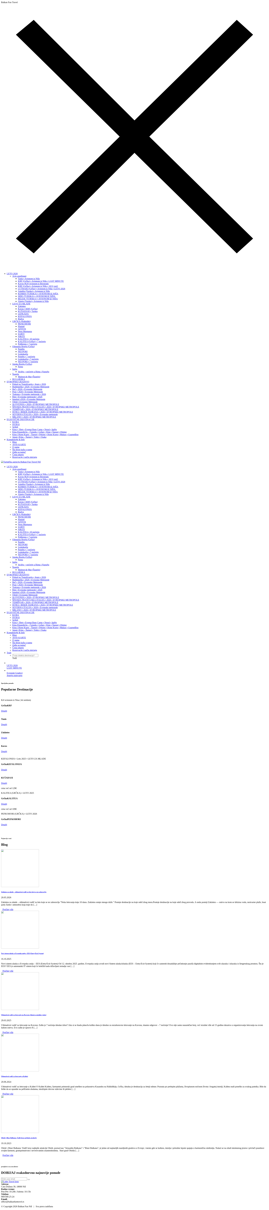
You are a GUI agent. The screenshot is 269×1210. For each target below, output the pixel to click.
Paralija (21, 349)
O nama (15, 447)
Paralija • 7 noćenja (26, 356)
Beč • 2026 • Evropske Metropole (27, 389)
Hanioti (21, 326)
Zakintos (22, 306)
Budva (21, 319)
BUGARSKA (18, 379)
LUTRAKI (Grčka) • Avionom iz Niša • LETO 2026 (41, 288)
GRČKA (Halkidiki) (21, 321)
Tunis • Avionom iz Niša (29, 278)
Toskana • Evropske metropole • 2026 (29, 394)
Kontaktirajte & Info (16, 439)
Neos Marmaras (25, 331)
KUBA (15, 422)
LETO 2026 (12, 273)
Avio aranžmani (19, 276)
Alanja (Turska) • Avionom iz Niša (33, 301)
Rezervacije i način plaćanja (24, 457)
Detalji (4, 711)
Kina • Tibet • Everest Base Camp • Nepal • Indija (34, 429)
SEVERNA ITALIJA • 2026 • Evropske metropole (35, 414)
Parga (20, 366)
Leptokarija (23, 354)
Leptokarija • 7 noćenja (28, 359)
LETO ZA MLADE (21, 304)
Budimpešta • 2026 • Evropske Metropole (30, 387)
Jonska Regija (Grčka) (22, 364)
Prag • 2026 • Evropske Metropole (27, 392)
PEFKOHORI (24, 324)
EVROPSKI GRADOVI (18, 382)
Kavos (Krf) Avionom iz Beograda (33, 283)
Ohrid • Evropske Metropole (25, 402)
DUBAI (16, 424)
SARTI (21, 334)
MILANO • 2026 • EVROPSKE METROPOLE (34, 417)
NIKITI (21, 336)
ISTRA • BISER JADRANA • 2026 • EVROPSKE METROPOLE (42, 412)
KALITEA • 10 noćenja (28, 339)
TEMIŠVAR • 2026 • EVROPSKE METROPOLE (35, 409)
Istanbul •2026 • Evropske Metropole (28, 399)
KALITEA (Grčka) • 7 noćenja (32, 341)
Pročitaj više (8, 909)
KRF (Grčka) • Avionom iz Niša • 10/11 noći (38, 286)
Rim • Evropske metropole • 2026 (27, 397)
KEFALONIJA (25, 316)
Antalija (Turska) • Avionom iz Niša (34, 291)
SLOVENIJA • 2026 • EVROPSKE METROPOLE (35, 404)
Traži (9, 653)
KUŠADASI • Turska (28, 311)
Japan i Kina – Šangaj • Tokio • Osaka (29, 437)
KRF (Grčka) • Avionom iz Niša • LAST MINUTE (41, 281)
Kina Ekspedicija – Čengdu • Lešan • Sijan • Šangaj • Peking (39, 432)
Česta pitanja (18, 454)
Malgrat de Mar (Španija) (29, 376)
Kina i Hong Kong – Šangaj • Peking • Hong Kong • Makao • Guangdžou (45, 434)
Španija (15, 374)
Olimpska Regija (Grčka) (23, 346)
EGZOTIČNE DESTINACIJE (20, 419)
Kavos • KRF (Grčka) (28, 309)
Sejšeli (15, 427)
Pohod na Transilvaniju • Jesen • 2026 (29, 384)
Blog (14, 442)
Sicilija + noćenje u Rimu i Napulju (33, 371)
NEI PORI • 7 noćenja (28, 361)
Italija (14, 369)
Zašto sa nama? (19, 452)
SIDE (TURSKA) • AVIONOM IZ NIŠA (36, 296)
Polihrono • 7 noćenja (27, 344)
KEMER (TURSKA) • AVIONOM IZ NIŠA (38, 294)
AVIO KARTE (19, 444)
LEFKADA (23, 314)
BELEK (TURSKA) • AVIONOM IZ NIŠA (38, 299)
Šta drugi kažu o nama (22, 449)
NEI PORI (22, 351)
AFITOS (22, 329)
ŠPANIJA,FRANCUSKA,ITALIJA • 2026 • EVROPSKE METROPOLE (45, 407)
